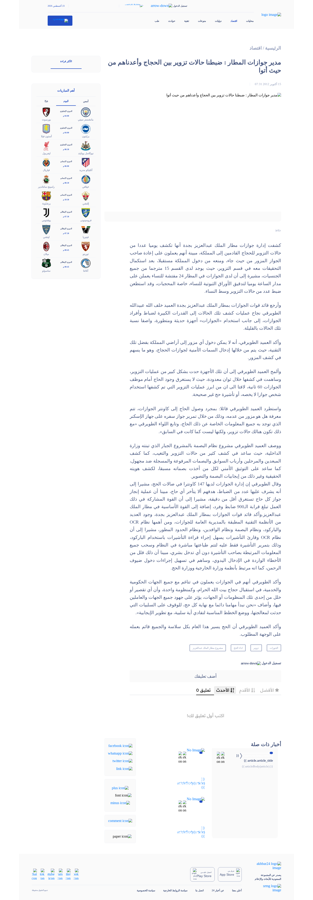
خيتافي (85, 186)
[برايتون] (86, 129)
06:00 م (66, 166)
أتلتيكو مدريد (85, 170)
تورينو (86, 254)
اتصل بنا (199, 890)
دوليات (218, 21)
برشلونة (46, 203)
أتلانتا (85, 270)
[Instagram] (60, 874)
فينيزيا (86, 237)
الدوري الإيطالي (66, 212)
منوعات (202, 21)
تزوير (256, 647)
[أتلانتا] (86, 263)
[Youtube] (51, 874)
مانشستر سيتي (85, 119)
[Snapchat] (34, 874)
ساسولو (46, 270)
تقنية (186, 21)
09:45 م (66, 250)
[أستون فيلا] (46, 129)
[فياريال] (46, 162)
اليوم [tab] (66, 101)
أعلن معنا (237, 890)
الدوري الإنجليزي (66, 111)
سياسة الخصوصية (146, 890)
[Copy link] (124, 768)
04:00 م (66, 116)
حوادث (171, 21)
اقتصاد (234, 21)
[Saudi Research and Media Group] (265, 888)
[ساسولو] (46, 263)
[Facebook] (120, 745)
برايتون (85, 136)
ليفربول (46, 153)
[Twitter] (122, 761)
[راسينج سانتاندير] (46, 179)
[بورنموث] (46, 112)
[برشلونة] (46, 196)
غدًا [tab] (46, 101)
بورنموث (46, 119)
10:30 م (66, 200)
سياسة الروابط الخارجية (175, 890)
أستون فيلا (46, 136)
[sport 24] (60, 20)
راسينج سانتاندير (46, 186)
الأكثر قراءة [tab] (66, 61)
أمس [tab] (85, 101)
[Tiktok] (42, 874)
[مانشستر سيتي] (86, 112)
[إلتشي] (86, 196)
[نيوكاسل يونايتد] (86, 145)
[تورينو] (86, 246)
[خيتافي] (86, 179)
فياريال (46, 170)
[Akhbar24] (265, 866)
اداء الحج (238, 647)
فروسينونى (85, 220)
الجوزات (274, 647)
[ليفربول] (46, 145)
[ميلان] (46, 246)
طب (157, 21)
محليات (250, 21)
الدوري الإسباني (66, 161)
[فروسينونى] (86, 213)
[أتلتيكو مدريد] (86, 162)
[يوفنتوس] (46, 213)
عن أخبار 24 (218, 890)
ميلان (46, 254)
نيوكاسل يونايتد (85, 153)
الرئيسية (273, 48)
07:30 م (66, 217)
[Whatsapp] (120, 753)
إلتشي (85, 203)
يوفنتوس (46, 220)
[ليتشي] (46, 229)
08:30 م (66, 183)
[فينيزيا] (86, 229)
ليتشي (46, 237)
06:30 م (66, 149)
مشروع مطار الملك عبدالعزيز (208, 647)
